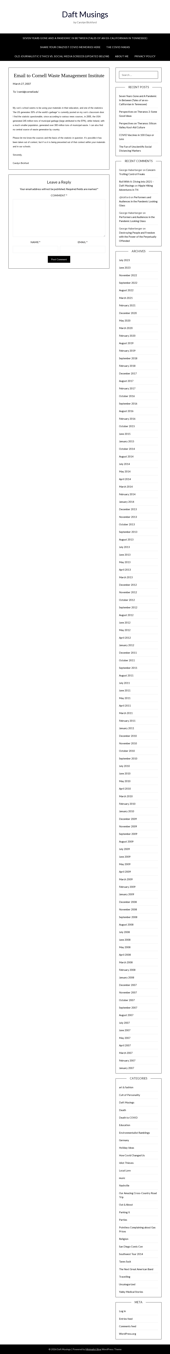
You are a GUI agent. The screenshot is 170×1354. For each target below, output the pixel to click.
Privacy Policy (145, 56)
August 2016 (126, 411)
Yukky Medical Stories (131, 1291)
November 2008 (128, 909)
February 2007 (127, 1060)
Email (82, 242)
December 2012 (128, 584)
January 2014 (126, 501)
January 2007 (126, 1067)
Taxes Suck (125, 1261)
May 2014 (124, 471)
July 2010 (124, 765)
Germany (124, 1140)
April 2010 (125, 788)
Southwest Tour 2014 (131, 1253)
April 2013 (125, 569)
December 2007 (128, 984)
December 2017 (128, 373)
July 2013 (124, 546)
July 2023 (124, 260)
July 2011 (124, 682)
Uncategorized (127, 1284)
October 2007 (127, 1000)
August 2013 (126, 539)
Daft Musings (85, 14)
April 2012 (125, 637)
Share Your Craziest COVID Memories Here (70, 47)
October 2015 (127, 426)
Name (35, 242)
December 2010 (128, 735)
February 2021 (127, 305)
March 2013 (126, 577)
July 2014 (124, 463)
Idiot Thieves (126, 1162)
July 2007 (124, 1022)
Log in (122, 1311)
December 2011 (128, 652)
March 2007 (126, 1052)
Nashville (124, 1185)
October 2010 (127, 750)
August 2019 (126, 343)
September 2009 (128, 833)
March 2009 (126, 879)
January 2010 (126, 811)
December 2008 (128, 901)
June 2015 (124, 433)
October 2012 (127, 599)
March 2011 (126, 713)
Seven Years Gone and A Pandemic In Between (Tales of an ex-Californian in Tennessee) (85, 38)
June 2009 (124, 856)
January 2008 (126, 977)
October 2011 (127, 660)
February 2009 (127, 886)
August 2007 (126, 1015)
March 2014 (126, 486)
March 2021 (126, 297)
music (122, 1177)
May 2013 (124, 562)
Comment (59, 195)
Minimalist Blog (93, 1349)
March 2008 (126, 962)
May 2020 (124, 320)
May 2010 (124, 781)
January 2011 (126, 728)
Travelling (124, 1276)
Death (122, 1110)
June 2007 (124, 1030)
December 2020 (128, 313)
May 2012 (124, 629)
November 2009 (128, 826)
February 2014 (127, 494)
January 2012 (126, 645)
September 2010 (128, 758)
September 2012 (128, 607)
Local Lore (125, 1170)
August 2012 (126, 615)
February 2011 (127, 720)
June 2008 (124, 939)
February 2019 (127, 350)
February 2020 (127, 335)
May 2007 (124, 1037)
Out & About (126, 1204)
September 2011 (128, 667)
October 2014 (127, 448)
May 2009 (124, 864)
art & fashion (126, 1087)
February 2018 (127, 365)
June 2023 (124, 267)
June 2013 (124, 554)
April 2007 (125, 1045)
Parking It (124, 1212)
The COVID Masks (118, 47)
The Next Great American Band (136, 1269)
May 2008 (124, 947)
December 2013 (128, 509)
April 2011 (125, 705)
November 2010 (128, 743)
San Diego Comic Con (131, 1246)
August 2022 (126, 290)
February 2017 (127, 388)
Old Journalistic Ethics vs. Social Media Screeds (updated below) (62, 56)
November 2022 (128, 275)
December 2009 (128, 818)
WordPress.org (127, 1333)
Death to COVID (128, 1117)
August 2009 (126, 841)
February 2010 (127, 803)
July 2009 (124, 848)
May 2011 (124, 698)
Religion (123, 1238)
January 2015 (126, 441)
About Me (122, 56)
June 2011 (124, 690)
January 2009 (126, 894)
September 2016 (128, 403)
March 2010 (126, 796)
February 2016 (127, 418)
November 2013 (128, 516)
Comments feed (127, 1326)
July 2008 (124, 932)
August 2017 (126, 380)
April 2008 (125, 954)
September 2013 (128, 531)
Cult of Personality (129, 1094)
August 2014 (126, 456)
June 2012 (124, 622)
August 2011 (126, 675)
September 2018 (128, 358)
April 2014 (125, 479)
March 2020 (126, 327)
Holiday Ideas (126, 1147)
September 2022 (128, 282)
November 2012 (128, 592)
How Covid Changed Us (132, 1155)
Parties (123, 1219)
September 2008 (128, 917)
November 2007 (128, 992)
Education (124, 1125)
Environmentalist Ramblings (134, 1132)
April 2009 (125, 871)
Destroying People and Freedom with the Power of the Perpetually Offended (137, 236)
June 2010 (124, 773)
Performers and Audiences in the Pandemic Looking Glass (138, 201)
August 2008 (126, 924)
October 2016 (127, 396)
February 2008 (127, 969)
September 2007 (128, 1007)
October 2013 (127, 524)
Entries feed (125, 1318)
